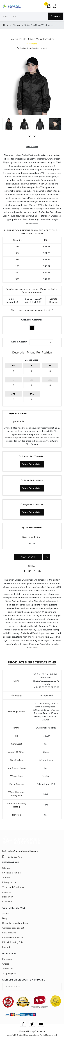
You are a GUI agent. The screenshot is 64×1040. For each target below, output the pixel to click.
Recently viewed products (15, 923)
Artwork (6, 877)
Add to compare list (46, 557)
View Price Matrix (32, 464)
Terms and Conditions (13, 887)
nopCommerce (38, 1031)
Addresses (7, 968)
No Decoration (33, 527)
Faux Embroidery (33, 480)
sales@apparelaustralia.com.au (23, 851)
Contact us (7, 901)
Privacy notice (9, 882)
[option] (8, 124)
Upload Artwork (18, 413)
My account (8, 959)
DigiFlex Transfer (33, 504)
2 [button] (34, 136)
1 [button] (29, 136)
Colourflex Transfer (33, 456)
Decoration (7, 896)
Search (55, 16)
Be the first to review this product (32, 48)
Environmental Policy (12, 937)
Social (32, 566)
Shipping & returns (11, 872)
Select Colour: (19, 341)
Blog (4, 918)
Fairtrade (6, 947)
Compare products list (13, 927)
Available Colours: (31, 319)
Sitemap (6, 868)
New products (9, 932)
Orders (5, 963)
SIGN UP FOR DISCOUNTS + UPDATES (23, 979)
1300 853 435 (15, 856)
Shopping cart (9, 973)
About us (6, 892)
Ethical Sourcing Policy (13, 942)
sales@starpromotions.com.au (20, 437)
